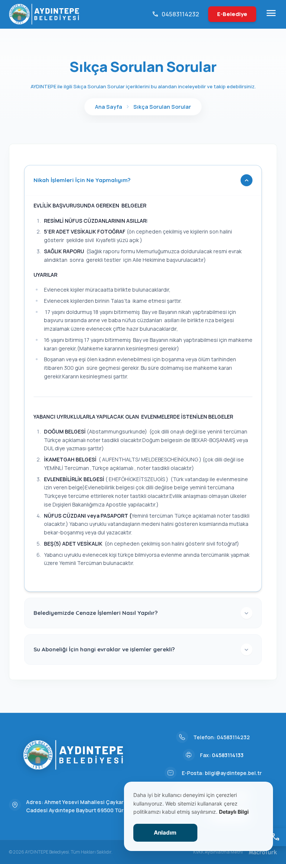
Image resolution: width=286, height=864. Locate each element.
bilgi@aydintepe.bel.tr (233, 772)
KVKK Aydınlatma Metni (218, 852)
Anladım (165, 832)
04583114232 (233, 737)
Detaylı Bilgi (234, 812)
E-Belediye (232, 14)
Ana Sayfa (108, 106)
